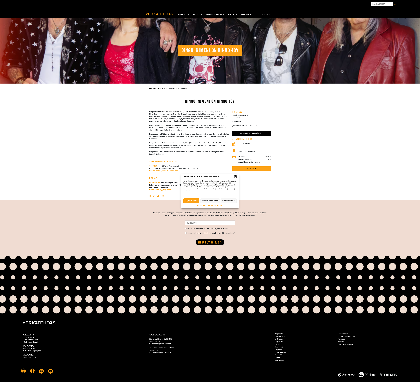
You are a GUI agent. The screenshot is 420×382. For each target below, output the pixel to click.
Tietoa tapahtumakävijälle (251, 133)
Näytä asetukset (228, 201)
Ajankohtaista (279, 360)
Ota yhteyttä (279, 334)
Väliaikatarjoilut (280, 352)
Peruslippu (241, 156)
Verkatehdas (246, 14)
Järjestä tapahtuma (214, 14)
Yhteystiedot (263, 14)
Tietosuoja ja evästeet (215, 205)
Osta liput (251, 169)
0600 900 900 (155, 183)
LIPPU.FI (153, 178)
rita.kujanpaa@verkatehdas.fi (160, 344)
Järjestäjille (279, 355)
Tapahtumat (182, 14)
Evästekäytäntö (202, 205)
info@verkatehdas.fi (30, 342)
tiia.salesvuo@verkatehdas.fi (160, 353)
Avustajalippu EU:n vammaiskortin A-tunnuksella (248, 161)
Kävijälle (196, 14)
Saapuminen (279, 341)
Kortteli (231, 14)
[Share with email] (167, 196)
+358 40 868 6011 (30, 357)
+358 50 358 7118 (155, 350)
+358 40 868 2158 (156, 341)
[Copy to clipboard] (159, 196)
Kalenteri (278, 344)
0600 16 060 (154, 166)
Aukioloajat (279, 339)
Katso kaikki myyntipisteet (160, 190)
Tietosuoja (341, 339)
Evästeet (341, 341)
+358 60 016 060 (29, 348)
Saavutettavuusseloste (346, 344)
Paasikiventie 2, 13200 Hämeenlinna (163, 171)
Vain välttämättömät (210, 201)
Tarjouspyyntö (279, 336)
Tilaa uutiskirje (208, 242)
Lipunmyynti (279, 347)
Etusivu (152, 88)
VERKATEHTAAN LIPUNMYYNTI (164, 161)
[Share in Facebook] (150, 196)
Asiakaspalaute (343, 334)
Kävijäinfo (278, 349)
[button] (235, 177)
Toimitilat (278, 357)
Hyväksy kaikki (191, 201)
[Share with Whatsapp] (163, 196)
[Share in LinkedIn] (154, 196)
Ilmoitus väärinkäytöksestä (347, 336)
